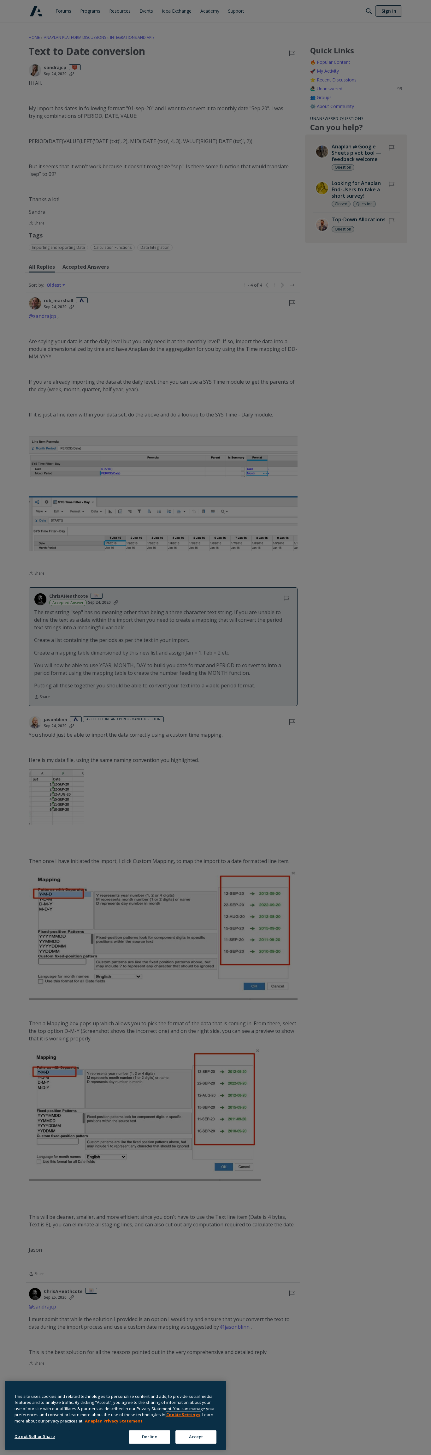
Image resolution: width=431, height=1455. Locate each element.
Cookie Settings (183, 1414)
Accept (196, 1437)
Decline (149, 1437)
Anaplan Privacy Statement (114, 1421)
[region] (115, 1415)
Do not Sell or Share (35, 1436)
